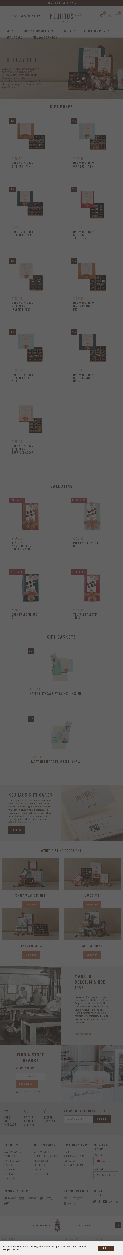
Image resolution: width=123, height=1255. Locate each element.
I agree (106, 1248)
